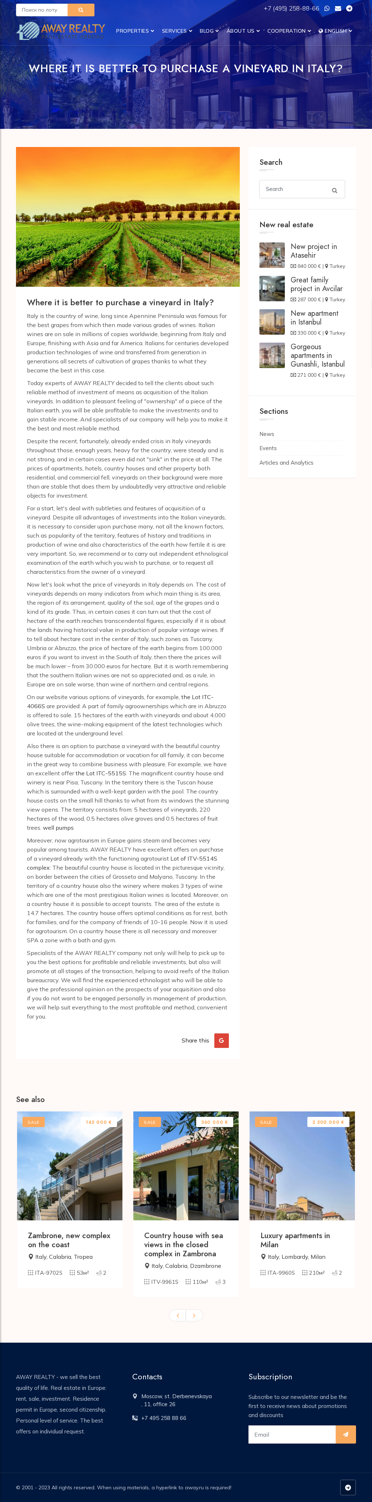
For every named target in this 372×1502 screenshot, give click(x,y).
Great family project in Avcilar (317, 284)
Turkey (337, 266)
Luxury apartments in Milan (295, 1240)
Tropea (83, 1256)
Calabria (60, 1256)
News (266, 433)
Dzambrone (205, 1265)
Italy (40, 1256)
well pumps (58, 827)
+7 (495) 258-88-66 (292, 8)
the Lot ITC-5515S (101, 773)
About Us (241, 31)
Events (268, 448)
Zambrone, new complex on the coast (69, 1240)
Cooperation (286, 31)
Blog (207, 31)
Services (174, 31)
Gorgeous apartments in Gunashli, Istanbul (318, 356)
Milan (318, 1256)
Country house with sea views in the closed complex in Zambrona (183, 1244)
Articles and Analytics (286, 462)
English (335, 31)
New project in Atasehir (314, 251)
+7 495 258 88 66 (163, 1418)
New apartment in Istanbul (315, 317)
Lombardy (295, 1256)
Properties (132, 31)
